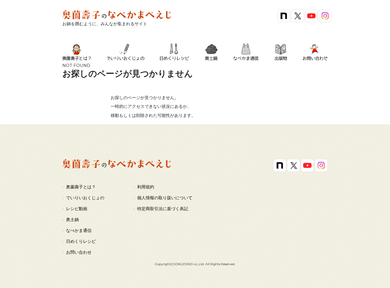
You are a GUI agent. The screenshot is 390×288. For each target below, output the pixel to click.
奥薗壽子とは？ (81, 186)
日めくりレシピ (81, 241)
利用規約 (145, 186)
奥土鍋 (72, 219)
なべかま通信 (79, 230)
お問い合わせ (79, 252)
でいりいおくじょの (85, 197)
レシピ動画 (76, 208)
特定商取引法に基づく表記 (162, 208)
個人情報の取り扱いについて (164, 197)
